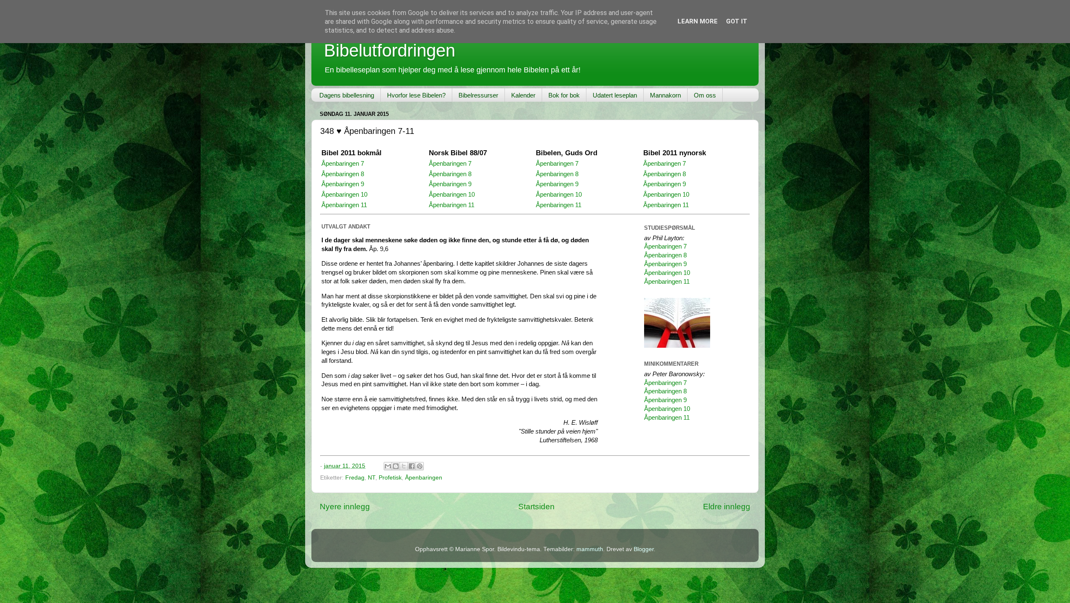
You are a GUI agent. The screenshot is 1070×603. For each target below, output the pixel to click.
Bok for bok (564, 95)
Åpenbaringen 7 (342, 163)
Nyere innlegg (345, 506)
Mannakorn (665, 95)
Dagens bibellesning (346, 95)
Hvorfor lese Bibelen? (416, 95)
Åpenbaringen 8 (342, 174)
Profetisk (390, 478)
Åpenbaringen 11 (344, 205)
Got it (736, 21)
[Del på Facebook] (412, 466)
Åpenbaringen (423, 478)
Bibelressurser (478, 95)
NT (371, 478)
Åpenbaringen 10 (344, 194)
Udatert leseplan (615, 95)
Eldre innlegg (726, 506)
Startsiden (536, 506)
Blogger (644, 549)
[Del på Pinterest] (419, 466)
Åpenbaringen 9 (342, 184)
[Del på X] (404, 466)
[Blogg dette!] (396, 466)
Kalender (523, 95)
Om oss (705, 95)
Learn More (698, 21)
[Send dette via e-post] (388, 466)
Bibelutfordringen (389, 50)
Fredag (354, 478)
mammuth (589, 549)
